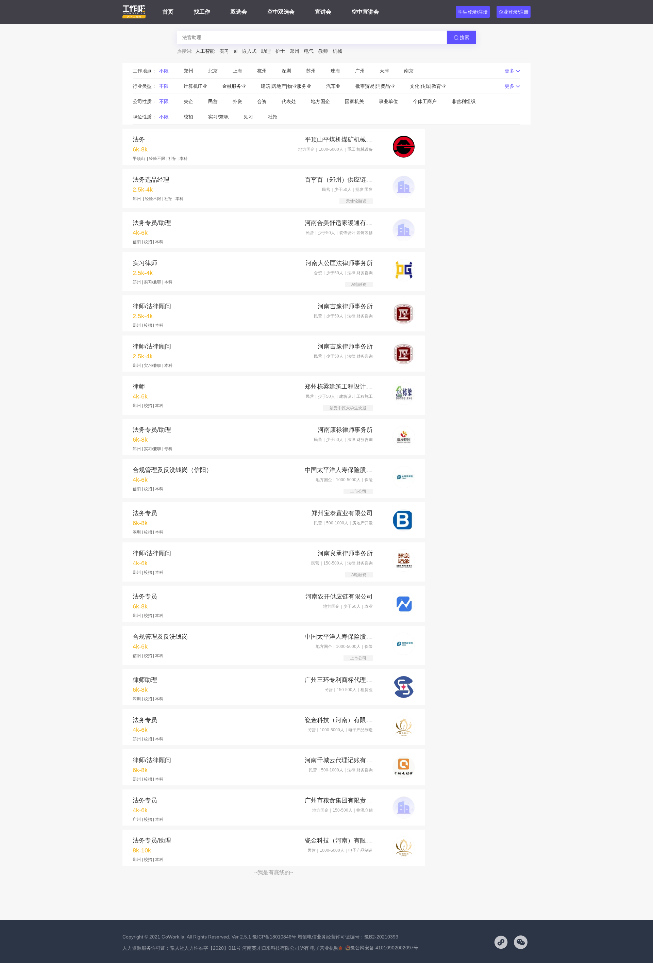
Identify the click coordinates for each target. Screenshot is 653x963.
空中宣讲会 (365, 12)
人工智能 (205, 51)
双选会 (239, 12)
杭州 (262, 71)
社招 (273, 116)
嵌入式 (249, 51)
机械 (337, 51)
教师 (323, 51)
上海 (237, 71)
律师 (139, 386)
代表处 (289, 101)
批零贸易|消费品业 (375, 86)
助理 (266, 51)
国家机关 (354, 101)
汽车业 (333, 86)
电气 (309, 51)
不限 (164, 71)
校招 (188, 116)
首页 (168, 12)
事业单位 (388, 101)
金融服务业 (234, 86)
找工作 (202, 12)
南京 (409, 71)
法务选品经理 (151, 179)
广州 (360, 71)
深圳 (286, 71)
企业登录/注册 (514, 12)
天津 (384, 71)
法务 (139, 139)
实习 (224, 51)
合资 (262, 101)
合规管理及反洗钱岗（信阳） (172, 470)
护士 (280, 51)
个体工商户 (425, 101)
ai (235, 51)
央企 (188, 101)
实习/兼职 (218, 116)
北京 (213, 71)
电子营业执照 (324, 948)
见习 (248, 116)
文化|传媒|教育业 (428, 86)
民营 (213, 101)
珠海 (335, 71)
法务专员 (145, 513)
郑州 (294, 51)
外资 (237, 101)
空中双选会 (281, 12)
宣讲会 (323, 12)
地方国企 (320, 101)
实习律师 (145, 263)
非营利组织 (463, 101)
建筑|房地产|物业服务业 (286, 86)
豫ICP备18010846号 (274, 937)
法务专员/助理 (152, 222)
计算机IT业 (195, 86)
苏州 (311, 71)
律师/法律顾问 (152, 306)
